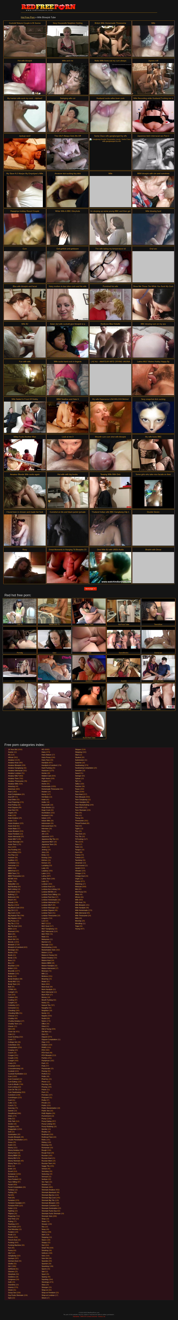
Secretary (45, 1171)
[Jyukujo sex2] (25, 154)
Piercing (45, 1084)
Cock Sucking (13, 1037)
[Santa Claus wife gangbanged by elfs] (110, 154)
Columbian (12, 1045)
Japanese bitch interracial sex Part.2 (153, 136)
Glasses (11, 1272)
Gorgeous (12, 1279)
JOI (43, 834)
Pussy (44, 1119)
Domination (12, 1134)
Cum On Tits (12, 1090)
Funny (10, 1250)
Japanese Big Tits (48, 839)
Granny (11, 1287)
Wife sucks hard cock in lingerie (67, 361)
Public (44, 1105)
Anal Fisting (12, 805)
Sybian (77, 778)
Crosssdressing (14, 1069)
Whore (77, 897)
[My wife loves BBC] (153, 454)
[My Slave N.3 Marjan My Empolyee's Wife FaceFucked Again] (25, 191)
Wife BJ (24, 324)
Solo (43, 1256)
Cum (25, 249)
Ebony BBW (12, 1156)
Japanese (45, 836)
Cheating (11, 1011)
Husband (45, 815)
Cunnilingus (12, 1098)
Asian (10, 821)
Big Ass (11, 905)
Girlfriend (11, 1269)
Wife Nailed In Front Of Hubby (25, 399)
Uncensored (79, 865)
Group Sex (12, 1293)
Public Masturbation (49, 1108)
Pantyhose (46, 1061)
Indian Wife (46, 821)
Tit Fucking (79, 839)
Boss (10, 960)
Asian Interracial (14, 836)
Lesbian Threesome (49, 916)
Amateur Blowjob (14, 765)
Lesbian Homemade (49, 900)
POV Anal (45, 1053)
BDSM (10, 879)
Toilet (77, 847)
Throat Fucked (80, 823)
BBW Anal (12, 871)
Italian (44, 831)
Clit (9, 1029)
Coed (10, 1040)
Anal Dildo (12, 800)
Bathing (11, 894)
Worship (78, 921)
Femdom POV (13, 1206)
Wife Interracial (80, 913)
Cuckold (11, 1071)
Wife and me (67, 61)
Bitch (10, 934)
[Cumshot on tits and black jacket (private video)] (67, 530)
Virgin (77, 879)
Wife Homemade (81, 910)
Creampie (12, 1066)
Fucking (11, 1243)
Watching (78, 884)
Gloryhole (11, 1274)
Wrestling (78, 923)
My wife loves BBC (153, 437)
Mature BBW (46, 963)
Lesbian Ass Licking (49, 889)
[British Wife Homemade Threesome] (110, 41)
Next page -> (90, 589)
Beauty (10, 902)
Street (44, 1298)
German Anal (13, 1261)
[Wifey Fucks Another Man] (25, 454)
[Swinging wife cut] (67, 116)
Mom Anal (45, 987)
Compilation (12, 1047)
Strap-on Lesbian (48, 1295)
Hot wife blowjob (25, 61)
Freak (10, 1235)
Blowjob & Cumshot (15, 947)
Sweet (77, 773)
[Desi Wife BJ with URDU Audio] (110, 567)
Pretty (44, 1100)
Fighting (11, 1211)
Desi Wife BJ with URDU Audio (110, 549)
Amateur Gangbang (15, 768)
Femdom (11, 1200)
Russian (45, 1156)
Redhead (45, 1134)
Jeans (44, 847)
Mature (44, 953)
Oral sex (153, 249)
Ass (9, 847)
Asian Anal (12, 826)
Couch (10, 1053)
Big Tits (11, 923)
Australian (12, 863)
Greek (10, 1290)
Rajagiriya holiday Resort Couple (24, 211)
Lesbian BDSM (47, 892)
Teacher (78, 786)
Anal (10, 792)
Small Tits (45, 1248)
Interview (45, 829)
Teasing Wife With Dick (110, 474)
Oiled (44, 1026)
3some (10, 752)
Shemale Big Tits (48, 1200)
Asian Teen (12, 844)
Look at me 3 (67, 437)
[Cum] (25, 266)
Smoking (45, 1250)
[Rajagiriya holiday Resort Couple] (25, 229)
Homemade (46, 786)
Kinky (44, 855)
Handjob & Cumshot (49, 765)
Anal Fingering (13, 802)
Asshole (11, 858)
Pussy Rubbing (47, 1127)
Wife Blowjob (80, 905)
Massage (45, 945)
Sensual (45, 1177)
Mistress (45, 976)
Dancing (11, 1108)
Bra (9, 963)
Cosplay (11, 1050)
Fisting (10, 1221)
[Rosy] (25, 567)
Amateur (11, 760)
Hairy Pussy (46, 757)
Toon (77, 852)
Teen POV (79, 807)
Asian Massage (14, 842)
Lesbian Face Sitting (49, 894)
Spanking (45, 1266)
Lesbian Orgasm (48, 910)
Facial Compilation (15, 1187)
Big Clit (10, 910)
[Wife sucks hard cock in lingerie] (67, 379)
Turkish (78, 858)
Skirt (43, 1235)
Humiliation (46, 813)
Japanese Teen (47, 844)
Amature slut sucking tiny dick (68, 173)
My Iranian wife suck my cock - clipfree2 (24, 98)
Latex (44, 873)
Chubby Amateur (14, 1021)
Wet (76, 889)
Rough (44, 1150)
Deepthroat (12, 1113)
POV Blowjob (47, 1055)
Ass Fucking (12, 850)
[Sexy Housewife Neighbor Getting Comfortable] (67, 41)
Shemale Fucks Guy (49, 1211)
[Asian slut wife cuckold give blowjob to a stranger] (67, 342)
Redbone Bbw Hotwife (110, 324)
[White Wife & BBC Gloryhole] (67, 229)
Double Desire (153, 512)
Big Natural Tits (14, 916)
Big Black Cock (13, 908)
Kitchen (44, 860)
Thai (76, 813)
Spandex (45, 1261)
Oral (43, 1034)
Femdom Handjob (15, 1203)
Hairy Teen (46, 760)
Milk (43, 974)
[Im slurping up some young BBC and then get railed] (110, 229)
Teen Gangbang (81, 800)
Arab (10, 815)
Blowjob (11, 945)
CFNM (10, 989)
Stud (77, 755)
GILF (10, 1253)
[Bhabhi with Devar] (153, 567)
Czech (10, 1105)
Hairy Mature (46, 755)
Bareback (11, 892)
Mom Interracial (47, 992)
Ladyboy (45, 871)
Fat (9, 1195)
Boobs (10, 953)
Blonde (10, 942)
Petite (44, 1076)
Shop (44, 1219)
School (44, 1169)
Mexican (45, 971)
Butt (9, 987)
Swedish (78, 771)
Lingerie (45, 918)
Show (44, 1221)
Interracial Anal (47, 826)
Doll (9, 1132)
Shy (43, 1227)
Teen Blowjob (80, 797)
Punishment (46, 1116)
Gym (10, 1298)
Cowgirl (11, 1061)
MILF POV (45, 934)
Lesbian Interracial (49, 902)
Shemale (45, 1187)
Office (44, 1024)
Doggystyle (12, 1129)
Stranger (45, 1287)
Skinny (44, 1232)
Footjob (11, 1232)
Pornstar (45, 1095)
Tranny (77, 855)
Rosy (25, 549)
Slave (44, 1240)
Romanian (46, 1148)
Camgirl (11, 992)
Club (10, 1034)
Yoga (77, 926)
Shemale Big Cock (49, 1198)
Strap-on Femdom (48, 1293)
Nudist (44, 1018)
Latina (44, 876)
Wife (153, 23)
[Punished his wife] (110, 304)
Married (44, 942)
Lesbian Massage (48, 908)
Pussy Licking (47, 1124)
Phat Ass (45, 1079)
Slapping (45, 1237)
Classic (11, 1026)
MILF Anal (45, 926)
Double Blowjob (14, 1137)
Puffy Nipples (47, 1113)
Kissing (44, 858)
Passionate (46, 1069)
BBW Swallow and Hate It (67, 399)
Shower (44, 1224)
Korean (44, 863)
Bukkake (11, 974)
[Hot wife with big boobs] (67, 492)
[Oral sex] (153, 266)
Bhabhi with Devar (153, 549)
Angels (10, 813)
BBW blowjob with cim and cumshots (153, 173)
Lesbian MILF (47, 905)
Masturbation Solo (48, 950)
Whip (77, 894)
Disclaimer (76, 1316)
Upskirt (77, 868)
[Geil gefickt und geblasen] (67, 266)
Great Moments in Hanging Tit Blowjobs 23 (67, 549)
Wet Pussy (79, 892)
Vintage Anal (80, 876)
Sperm (44, 1269)
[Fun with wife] (25, 379)
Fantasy (11, 1190)
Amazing (11, 786)
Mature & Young (48, 955)
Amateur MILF (13, 776)
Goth (10, 1282)
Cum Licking (13, 1087)
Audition (11, 860)
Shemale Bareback (49, 1192)
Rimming (45, 1145)
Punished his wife (110, 286)
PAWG (44, 1047)
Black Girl (11, 939)
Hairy (44, 752)
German (11, 1258)
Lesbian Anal (46, 887)
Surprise (78, 763)
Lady (43, 868)
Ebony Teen (12, 1163)
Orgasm (45, 1037)
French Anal (12, 1240)
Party (43, 1066)
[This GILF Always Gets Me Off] (67, 154)
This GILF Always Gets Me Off (67, 136)
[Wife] (153, 41)
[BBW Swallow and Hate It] (67, 417)
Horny (44, 794)
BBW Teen (12, 873)
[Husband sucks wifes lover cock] (110, 116)
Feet (9, 1198)
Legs (43, 881)
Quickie (44, 1129)
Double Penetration (15, 1140)
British (10, 968)
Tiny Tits (78, 836)
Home (44, 784)
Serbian (45, 1179)
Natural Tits (46, 1005)
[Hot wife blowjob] (25, 78)
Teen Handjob (80, 802)
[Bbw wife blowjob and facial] (25, 304)
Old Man (45, 1032)
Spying (44, 1277)
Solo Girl (45, 1258)
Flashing (11, 1224)
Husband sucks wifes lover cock (110, 98)
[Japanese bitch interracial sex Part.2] (153, 154)
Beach (10, 900)
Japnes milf (153, 61)
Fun (9, 1248)
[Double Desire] (153, 530)
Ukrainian (78, 863)
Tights (77, 829)
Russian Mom (47, 1161)
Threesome (79, 821)
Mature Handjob (48, 966)
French (10, 1237)
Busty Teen (12, 984)
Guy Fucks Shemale (15, 1295)
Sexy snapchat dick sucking (153, 399)
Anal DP (11, 797)
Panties (44, 1058)
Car (9, 995)
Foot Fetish (12, 1227)
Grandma (11, 1285)
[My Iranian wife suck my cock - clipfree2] (25, 116)
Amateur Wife (13, 784)
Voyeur (77, 881)
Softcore (45, 1253)
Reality (44, 1132)
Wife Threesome (81, 916)
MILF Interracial (47, 931)
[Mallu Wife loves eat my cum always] (110, 78)
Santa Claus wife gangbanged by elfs (110, 136)
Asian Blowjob (13, 831)
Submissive (79, 760)
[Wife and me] (67, 78)
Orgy (43, 1042)
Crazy (10, 1063)
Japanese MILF (47, 842)
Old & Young (46, 1029)
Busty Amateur (13, 979)
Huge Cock (46, 810)
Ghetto (10, 1264)
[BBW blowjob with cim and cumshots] (153, 191)
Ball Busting (12, 887)
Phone (44, 1082)
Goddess (11, 1277)
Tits (76, 842)
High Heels (46, 778)
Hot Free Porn (28, 17)
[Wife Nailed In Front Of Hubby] (25, 417)
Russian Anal (47, 1158)
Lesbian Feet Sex (48, 897)
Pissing (44, 1087)
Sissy (44, 1229)
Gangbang (12, 1256)
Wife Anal (78, 902)
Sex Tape (45, 1182)
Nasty (44, 1003)
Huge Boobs (46, 807)
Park (43, 1063)
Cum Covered (13, 1079)
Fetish (10, 1208)
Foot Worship (13, 1229)
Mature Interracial (48, 968)
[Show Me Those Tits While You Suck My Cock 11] (153, 304)
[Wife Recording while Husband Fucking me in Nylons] (153, 116)
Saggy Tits (46, 1166)
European (12, 1174)
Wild (76, 918)
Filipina (11, 1214)
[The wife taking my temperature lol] (110, 266)
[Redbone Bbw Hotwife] (110, 342)
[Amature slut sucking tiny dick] (67, 191)
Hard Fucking (47, 768)
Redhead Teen (47, 1137)
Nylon (44, 1021)
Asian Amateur (13, 823)
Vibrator (78, 871)
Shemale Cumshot (49, 1206)
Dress (10, 1142)
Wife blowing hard (153, 211)
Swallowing (79, 765)
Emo (10, 1166)
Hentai (44, 773)
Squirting (45, 1279)
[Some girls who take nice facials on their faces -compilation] (153, 492)
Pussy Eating (46, 1121)
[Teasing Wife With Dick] (110, 492)
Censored (12, 1008)
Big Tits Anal (12, 926)
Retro (44, 1140)
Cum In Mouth (13, 1084)
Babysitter (12, 884)
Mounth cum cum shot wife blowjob (110, 437)
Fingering (11, 1216)
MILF (43, 923)
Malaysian (45, 939)
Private (44, 1103)
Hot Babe (45, 797)
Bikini (10, 929)
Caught (11, 1003)
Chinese (11, 1016)
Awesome (12, 865)
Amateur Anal (13, 763)
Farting (10, 1192)
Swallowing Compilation (84, 768)
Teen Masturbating (82, 805)
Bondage (11, 950)
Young (77, 929)
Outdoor (45, 1045)
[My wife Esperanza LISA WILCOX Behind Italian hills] (110, 417)
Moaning (45, 979)
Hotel (44, 800)
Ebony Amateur (14, 1150)
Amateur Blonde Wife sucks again (25, 474)
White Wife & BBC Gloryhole (67, 211)
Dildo (10, 1116)
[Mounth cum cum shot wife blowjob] (110, 454)
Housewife (46, 805)
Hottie (44, 802)
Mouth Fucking (47, 1000)
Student (78, 757)
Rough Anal (46, 1153)
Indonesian (46, 823)
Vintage (78, 873)
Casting (11, 1000)
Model (44, 982)
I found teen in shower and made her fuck (24, 512)
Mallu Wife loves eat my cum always (110, 61)
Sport (44, 1274)
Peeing (44, 1071)
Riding (44, 1142)
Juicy (43, 852)
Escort (10, 1171)
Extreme (11, 1177)
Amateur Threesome (16, 781)
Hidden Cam (46, 776)
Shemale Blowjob (48, 1203)
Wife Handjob (80, 908)
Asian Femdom (13, 834)
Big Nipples (12, 918)
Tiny (76, 831)
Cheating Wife (13, 1013)
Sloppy (44, 1243)
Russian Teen (47, 1163)
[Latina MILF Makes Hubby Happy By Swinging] (153, 379)
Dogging (11, 1127)
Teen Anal (79, 794)
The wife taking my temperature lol (110, 249)
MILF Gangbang (48, 929)
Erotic (10, 1169)
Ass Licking (12, 852)
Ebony (10, 1148)
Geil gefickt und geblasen (67, 249)
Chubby (11, 1018)
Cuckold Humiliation (15, 1074)
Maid (43, 937)
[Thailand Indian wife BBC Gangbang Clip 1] (110, 530)
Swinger (78, 776)
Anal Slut (11, 810)
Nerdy (44, 1013)
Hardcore (45, 771)
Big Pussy (12, 921)
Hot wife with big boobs (67, 474)
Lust (43, 921)
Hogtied (45, 781)
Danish (10, 1111)
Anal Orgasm (13, 807)
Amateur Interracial (15, 771)
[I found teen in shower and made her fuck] (25, 530)
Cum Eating (12, 1082)
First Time (11, 1219)
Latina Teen (46, 879)
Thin (76, 815)
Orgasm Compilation (49, 1040)
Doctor (10, 1124)
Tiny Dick (78, 834)
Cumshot (11, 1095)
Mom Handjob (47, 989)
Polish (44, 1090)
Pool (43, 1092)
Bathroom (11, 897)
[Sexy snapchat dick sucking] (153, 417)
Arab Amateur (13, 818)
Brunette (11, 971)
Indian (44, 818)
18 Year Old (12, 749)
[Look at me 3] (67, 454)
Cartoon (11, 997)
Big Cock (11, 913)
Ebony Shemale (14, 1161)
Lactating (45, 865)
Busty (10, 976)
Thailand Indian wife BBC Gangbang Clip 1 (110, 512)
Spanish (45, 1264)
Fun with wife (25, 361)
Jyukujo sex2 (24, 136)
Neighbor (45, 1011)
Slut (43, 1245)
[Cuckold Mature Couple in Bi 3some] (25, 41)
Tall (76, 781)
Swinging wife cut (67, 98)
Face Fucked (13, 1179)
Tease (77, 789)
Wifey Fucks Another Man (24, 437)
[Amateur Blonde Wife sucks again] (25, 492)
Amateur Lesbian (14, 773)
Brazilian (11, 966)
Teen (77, 792)
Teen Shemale (80, 810)
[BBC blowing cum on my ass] (153, 342)
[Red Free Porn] (48, 6)
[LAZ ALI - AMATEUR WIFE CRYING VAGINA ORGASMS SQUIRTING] (110, 379)
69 (9, 755)
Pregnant (45, 1098)
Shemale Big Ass (48, 1195)
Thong (77, 818)
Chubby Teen (13, 1024)
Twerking (78, 860)
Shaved (44, 1185)
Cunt (10, 1100)
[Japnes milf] (153, 78)
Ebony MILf (12, 1158)
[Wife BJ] (25, 342)
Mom (43, 984)
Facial (10, 1185)
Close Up (11, 1032)
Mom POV (45, 995)
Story (43, 1285)
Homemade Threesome (51, 789)
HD (43, 749)
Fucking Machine (14, 1245)
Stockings (45, 1282)
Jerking (44, 850)
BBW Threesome (14, 876)
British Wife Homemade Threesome (110, 23)
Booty (10, 958)
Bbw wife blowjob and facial (25, 286)
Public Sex (46, 1111)
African (10, 757)
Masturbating (46, 947)
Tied (76, 826)
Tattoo (77, 784)
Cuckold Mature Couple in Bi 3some (25, 23)
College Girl (12, 1042)
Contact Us (101, 1316)
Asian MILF (12, 839)
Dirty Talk (11, 1121)
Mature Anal (46, 960)
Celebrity (11, 1005)
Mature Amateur (48, 958)
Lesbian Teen (47, 913)
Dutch (10, 1145)
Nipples (44, 1016)
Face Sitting (12, 1182)
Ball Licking (12, 889)
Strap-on (45, 1290)
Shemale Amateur (48, 1190)
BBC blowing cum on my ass (153, 324)
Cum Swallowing (14, 1092)
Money (44, 997)
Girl (9, 1266)
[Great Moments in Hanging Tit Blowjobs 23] (67, 567)
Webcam (78, 887)
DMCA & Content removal (89, 1316)
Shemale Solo (47, 1216)
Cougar (11, 1055)
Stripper (78, 749)
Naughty (45, 1008)
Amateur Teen (13, 778)
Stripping (78, 752)
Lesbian (45, 884)
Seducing (45, 1174)
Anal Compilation (14, 794)
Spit (43, 1272)
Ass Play (11, 855)
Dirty (10, 1119)
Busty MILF (12, 982)
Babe (10, 881)
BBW (10, 868)
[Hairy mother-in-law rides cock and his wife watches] (67, 304)
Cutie (10, 1103)
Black (10, 937)
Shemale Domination (50, 1208)
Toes (77, 844)
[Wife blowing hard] (153, 229)
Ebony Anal (12, 1153)
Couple (11, 1058)
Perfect (44, 1074)
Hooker (44, 792)
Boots (10, 955)
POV (43, 1050)
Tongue (78, 850)
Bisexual (11, 931)
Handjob (45, 763)
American (11, 789)
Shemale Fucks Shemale (51, 1214)
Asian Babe (12, 829)
